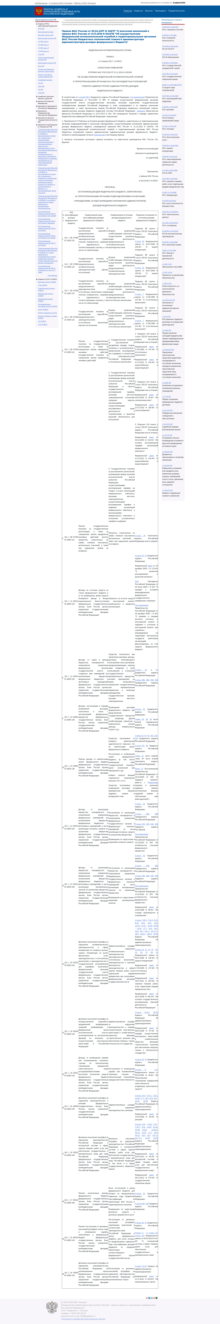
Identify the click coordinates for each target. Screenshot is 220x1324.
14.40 (155, 926)
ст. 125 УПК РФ (167, 424)
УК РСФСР (42, 321)
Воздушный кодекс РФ (47, 38)
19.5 (155, 929)
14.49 (137, 1130)
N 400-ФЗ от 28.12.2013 (170, 27)
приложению (99, 135)
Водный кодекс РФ (45, 35)
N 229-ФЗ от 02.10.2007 (170, 231)
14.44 (155, 1127)
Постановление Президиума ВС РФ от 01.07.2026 (47, 228)
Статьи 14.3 (140, 1096)
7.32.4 (150, 920)
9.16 (137, 923)
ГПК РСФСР (42, 285)
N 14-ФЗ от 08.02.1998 (169, 170)
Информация (41, 3)
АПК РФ (41, 29)
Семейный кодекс (45, 80)
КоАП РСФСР (43, 309)
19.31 (137, 1101)
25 (141, 952)
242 (136, 738)
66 (147, 746)
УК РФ (40, 89)
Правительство (176, 11)
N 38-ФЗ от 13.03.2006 (170, 107)
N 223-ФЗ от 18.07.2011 (169, 179)
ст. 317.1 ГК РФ (167, 272)
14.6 (149, 923)
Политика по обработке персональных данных (83, 1319)
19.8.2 (149, 934)
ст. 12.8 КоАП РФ (168, 350)
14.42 (139, 929)
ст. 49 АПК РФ (167, 465)
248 (156, 824)
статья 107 (140, 1236)
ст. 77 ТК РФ (166, 396)
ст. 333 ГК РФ (167, 264)
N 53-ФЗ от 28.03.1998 (169, 242)
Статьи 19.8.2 (142, 1012)
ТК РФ (40, 83)
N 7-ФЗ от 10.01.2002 (169, 115)
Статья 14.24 (141, 1266)
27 (146, 952)
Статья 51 (140, 709)
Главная (128, 11)
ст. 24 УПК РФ (167, 435)
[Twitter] (152, 1297)
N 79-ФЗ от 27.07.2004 (170, 63)
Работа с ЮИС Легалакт (85, 3)
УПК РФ (41, 93)
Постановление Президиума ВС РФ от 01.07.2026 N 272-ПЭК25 (47, 214)
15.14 (137, 1133)
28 (152, 952)
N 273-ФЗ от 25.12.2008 (170, 96)
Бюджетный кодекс (46, 32)
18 (156, 950)
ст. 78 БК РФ (166, 330)
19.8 (137, 934)
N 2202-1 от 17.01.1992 (169, 192)
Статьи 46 (139, 1060)
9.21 (143, 923)
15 (152, 950)
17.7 (145, 929)
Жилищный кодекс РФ (47, 63)
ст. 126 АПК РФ (167, 452)
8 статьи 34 (151, 1233)
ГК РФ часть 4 (43, 51)
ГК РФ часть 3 (43, 48)
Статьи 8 (140, 1070)
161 (151, 736)
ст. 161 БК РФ (166, 383)
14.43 (149, 1127)
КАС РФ (41, 66)
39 (151, 719)
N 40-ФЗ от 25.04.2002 (170, 46)
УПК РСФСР (42, 324)
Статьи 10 (139, 950)
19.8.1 (142, 934)
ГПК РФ (41, 54)
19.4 (150, 929)
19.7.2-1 (154, 931)
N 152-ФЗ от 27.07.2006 (170, 212)
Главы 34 (139, 719)
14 (149, 950)
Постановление (141, 605)
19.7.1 (147, 931)
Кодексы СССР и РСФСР (47, 279)
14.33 (150, 926)
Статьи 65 (139, 746)
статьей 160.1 (84, 97)
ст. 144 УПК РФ (167, 410)
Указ (137, 581)
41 (145, 736)
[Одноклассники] (154, 1297)
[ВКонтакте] (149, 1297)
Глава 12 (139, 756)
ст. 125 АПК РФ (167, 490)
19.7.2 (154, 1135)
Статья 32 (139, 241)
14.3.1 (149, 1096)
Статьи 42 (139, 556)
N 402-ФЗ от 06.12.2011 (170, 134)
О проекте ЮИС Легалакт (61, 3)
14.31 (143, 926)
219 (155, 736)
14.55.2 (154, 1130)
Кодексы (138, 11)
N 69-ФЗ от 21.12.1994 (169, 35)
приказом (141, 111)
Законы (149, 11)
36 (147, 719)
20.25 (155, 934)
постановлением (137, 97)
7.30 (155, 1124)
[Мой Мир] (156, 1297)
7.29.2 (149, 1124)
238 (147, 824)
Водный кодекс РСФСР (47, 282)
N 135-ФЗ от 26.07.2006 (170, 145)
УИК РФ (41, 86)
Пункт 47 (139, 769)
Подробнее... (53, 275)
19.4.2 (137, 1135)
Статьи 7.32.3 (141, 920)
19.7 (141, 931)
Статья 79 (140, 536)
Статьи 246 (140, 1204)
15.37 (144, 1133)
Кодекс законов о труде (47, 313)
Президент (160, 11)
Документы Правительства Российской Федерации (47, 113)
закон (151, 347)
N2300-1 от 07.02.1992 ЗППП (172, 85)
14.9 (155, 923)
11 (146, 950)
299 (152, 680)
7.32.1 (137, 1127)
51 (146, 556)
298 (147, 680)
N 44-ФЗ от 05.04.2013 (170, 223)
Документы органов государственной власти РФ (47, 120)
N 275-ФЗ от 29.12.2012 (170, 74)
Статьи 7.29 (140, 1124)
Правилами (153, 783)
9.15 (155, 920)
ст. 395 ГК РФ (167, 283)
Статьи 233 (140, 824)
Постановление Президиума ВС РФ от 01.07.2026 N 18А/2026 (47, 221)
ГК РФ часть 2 (43, 45)
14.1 (156, 1070)
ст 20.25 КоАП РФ (168, 300)
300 (156, 680)
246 (152, 824)
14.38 (137, 1098)
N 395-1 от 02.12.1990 (169, 250)
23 (136, 952)
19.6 (137, 931)
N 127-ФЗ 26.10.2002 (169, 201)
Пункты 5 (139, 1233)
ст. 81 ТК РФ (166, 316)
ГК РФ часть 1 (43, 41)
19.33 (147, 1138)
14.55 (144, 1130)
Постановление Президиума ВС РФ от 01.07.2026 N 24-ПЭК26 (47, 236)
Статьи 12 (139, 736)
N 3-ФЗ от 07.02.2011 (169, 126)
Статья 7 (139, 294)
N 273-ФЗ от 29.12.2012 (170, 54)
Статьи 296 (140, 680)
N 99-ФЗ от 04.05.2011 (169, 156)
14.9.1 (137, 926)
